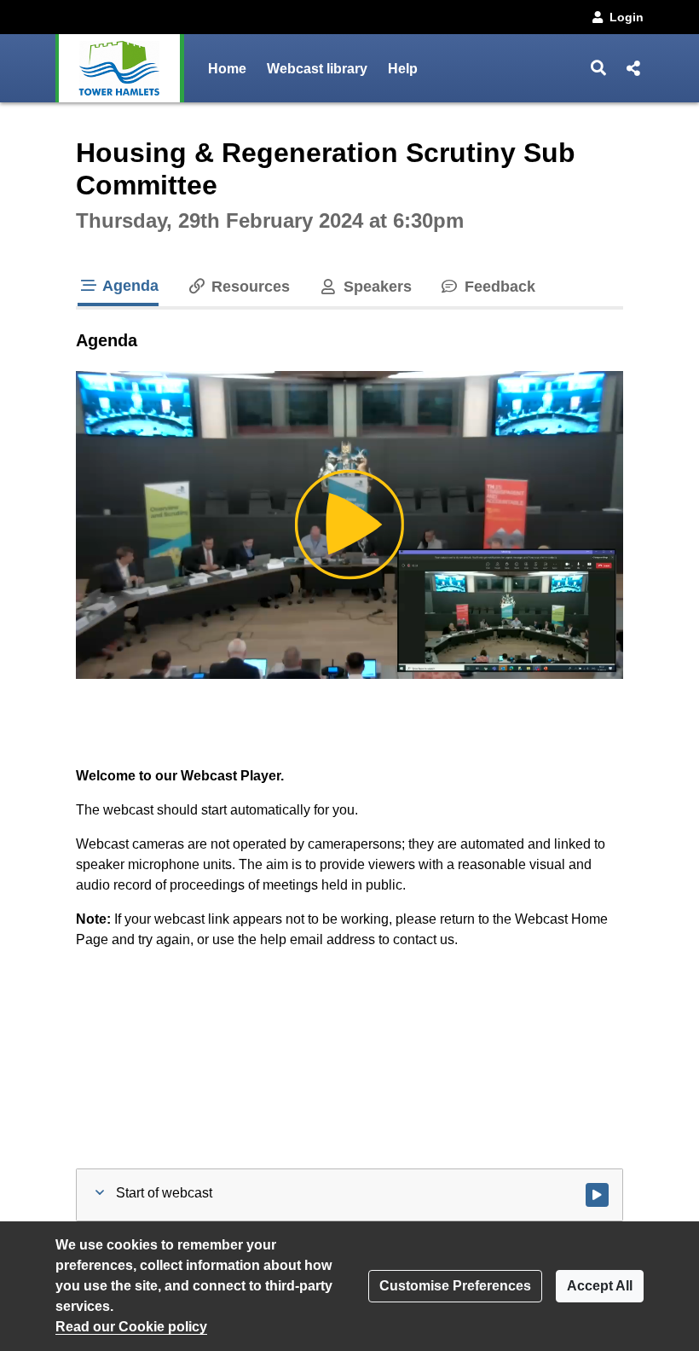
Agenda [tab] (129, 285)
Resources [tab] (248, 286)
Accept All (600, 1286)
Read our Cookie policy (131, 1326)
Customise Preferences (455, 1286)
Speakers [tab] (375, 286)
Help (403, 68)
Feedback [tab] (497, 286)
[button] (598, 68)
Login (626, 17)
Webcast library (317, 68)
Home (227, 68)
